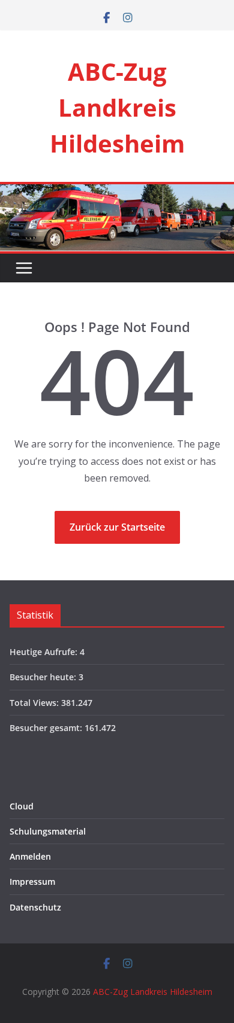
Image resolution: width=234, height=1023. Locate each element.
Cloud (22, 806)
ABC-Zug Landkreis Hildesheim (117, 107)
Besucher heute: (44, 677)
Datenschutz (35, 907)
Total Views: (35, 702)
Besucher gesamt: (47, 727)
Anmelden (30, 856)
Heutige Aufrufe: (45, 651)
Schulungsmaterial (48, 831)
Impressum (32, 881)
